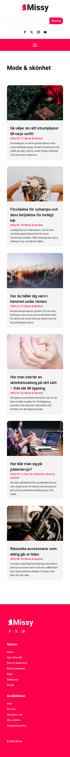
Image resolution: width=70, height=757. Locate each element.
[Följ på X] (31, 32)
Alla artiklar (13, 720)
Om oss (11, 709)
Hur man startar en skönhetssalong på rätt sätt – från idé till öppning (33, 382)
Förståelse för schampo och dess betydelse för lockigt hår (34, 215)
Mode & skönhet (34, 138)
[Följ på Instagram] (38, 32)
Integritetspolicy (16, 725)
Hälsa (10, 652)
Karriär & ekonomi (35, 474)
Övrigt (10, 685)
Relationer (13, 679)
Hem (9, 703)
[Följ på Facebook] (25, 32)
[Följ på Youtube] (45, 32)
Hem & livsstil (14, 657)
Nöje (9, 674)
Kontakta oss (14, 714)
